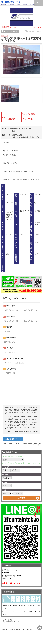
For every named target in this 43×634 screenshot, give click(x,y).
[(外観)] (21, 59)
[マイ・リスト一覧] (10, 31)
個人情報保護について (11, 621)
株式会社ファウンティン (11, 1)
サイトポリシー (8, 620)
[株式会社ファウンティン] (21, 25)
